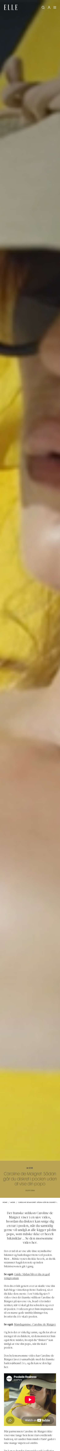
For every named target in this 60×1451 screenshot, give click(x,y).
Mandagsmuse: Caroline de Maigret (35, 1324)
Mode (30, 1168)
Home (5, 1202)
